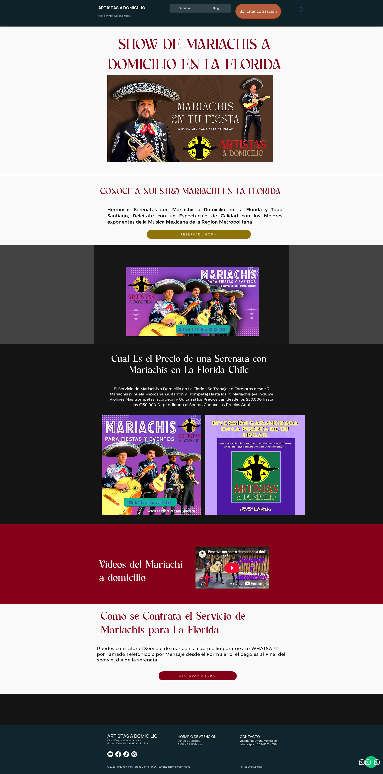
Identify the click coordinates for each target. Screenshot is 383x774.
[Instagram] (134, 754)
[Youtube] (110, 754)
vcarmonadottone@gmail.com (259, 741)
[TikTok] (126, 754)
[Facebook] (118, 754)
